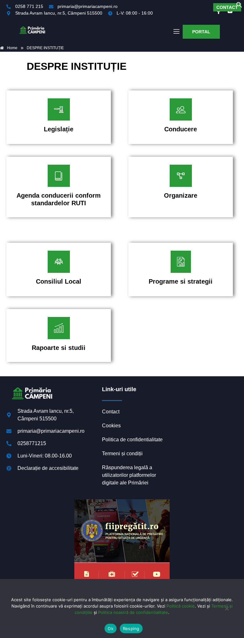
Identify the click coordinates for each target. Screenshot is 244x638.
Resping (131, 628)
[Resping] (226, 611)
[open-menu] (176, 32)
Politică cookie (180, 605)
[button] (239, 6)
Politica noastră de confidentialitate (133, 612)
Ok (110, 628)
